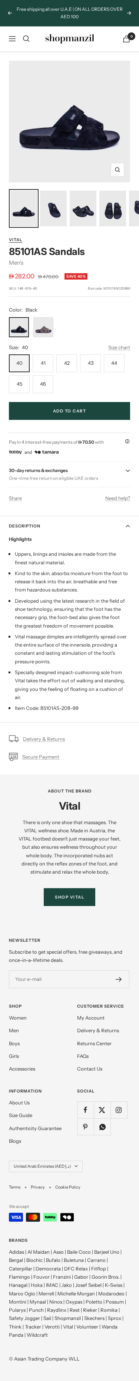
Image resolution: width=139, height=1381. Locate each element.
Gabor (81, 1277)
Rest (75, 1310)
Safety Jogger (24, 1318)
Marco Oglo (22, 1294)
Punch (36, 1310)
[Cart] (126, 38)
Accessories (22, 1069)
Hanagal (18, 1285)
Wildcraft (37, 1335)
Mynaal (38, 1302)
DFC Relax (76, 1269)
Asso (58, 1252)
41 (43, 363)
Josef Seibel (88, 1285)
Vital (15, 239)
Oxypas (74, 1302)
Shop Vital (69, 897)
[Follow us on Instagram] (118, 1109)
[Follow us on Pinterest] (85, 1126)
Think (15, 1327)
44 (114, 363)
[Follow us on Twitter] (102, 1109)
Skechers (94, 1318)
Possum (115, 1302)
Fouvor (41, 1277)
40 (19, 363)
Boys (14, 1043)
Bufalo (53, 1260)
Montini (17, 1302)
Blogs (15, 1141)
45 (19, 384)
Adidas (16, 1252)
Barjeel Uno (106, 1252)
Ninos (55, 1302)
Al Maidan (38, 1252)
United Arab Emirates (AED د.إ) (42, 1166)
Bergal (16, 1260)
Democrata (48, 1269)
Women (18, 1018)
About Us (19, 1103)
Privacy (38, 1187)
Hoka (37, 1285)
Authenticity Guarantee (35, 1128)
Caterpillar (20, 1269)
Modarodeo (111, 1294)
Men (14, 1030)
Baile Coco (79, 1252)
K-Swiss (113, 1285)
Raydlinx (56, 1310)
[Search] (26, 38)
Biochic (34, 1260)
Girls (14, 1056)
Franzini (62, 1277)
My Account (91, 1018)
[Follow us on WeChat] (102, 1126)
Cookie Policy (67, 1187)
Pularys (17, 1310)
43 (90, 363)
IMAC (52, 1285)
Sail (47, 1318)
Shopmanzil (67, 1318)
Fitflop (98, 1269)
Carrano (96, 1260)
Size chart (119, 347)
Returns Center (94, 1043)
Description (24, 526)
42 (67, 363)
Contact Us (89, 1069)
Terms (14, 1187)
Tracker (33, 1327)
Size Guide (20, 1115)
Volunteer (87, 1327)
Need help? (117, 498)
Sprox (114, 1318)
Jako (67, 1285)
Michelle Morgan (76, 1294)
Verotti (52, 1327)
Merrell (46, 1294)
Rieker (90, 1310)
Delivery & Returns (44, 739)
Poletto (94, 1302)
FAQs (83, 1056)
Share (15, 498)
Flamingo (19, 1277)
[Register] (119, 979)
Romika (109, 1310)
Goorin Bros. (105, 1277)
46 (43, 384)
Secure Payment (40, 757)
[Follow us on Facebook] (85, 1109)
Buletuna (74, 1260)
